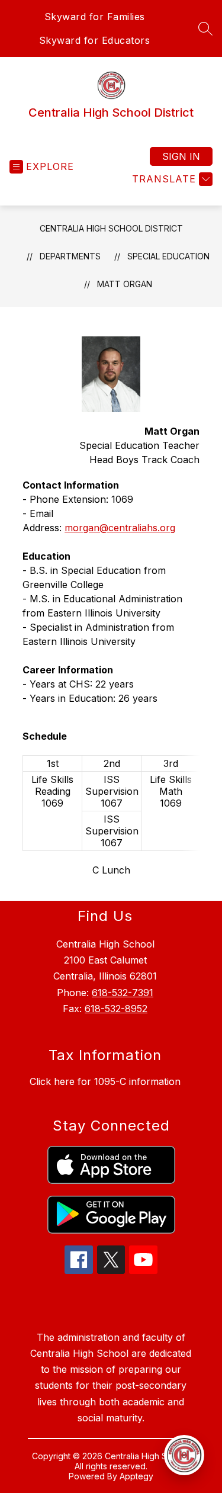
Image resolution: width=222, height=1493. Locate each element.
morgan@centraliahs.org (120, 528)
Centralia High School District (111, 228)
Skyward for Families (94, 17)
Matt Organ (124, 284)
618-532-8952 (116, 1008)
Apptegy (136, 1476)
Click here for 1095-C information (105, 1081)
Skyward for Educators (94, 40)
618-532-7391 (122, 992)
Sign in (181, 156)
